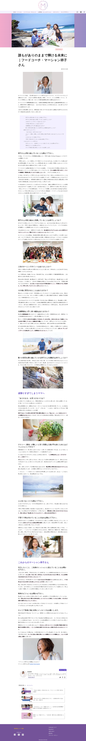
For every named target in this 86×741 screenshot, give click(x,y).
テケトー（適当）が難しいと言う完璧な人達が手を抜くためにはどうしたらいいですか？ (45, 134)
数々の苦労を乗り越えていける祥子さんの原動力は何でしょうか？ (41, 127)
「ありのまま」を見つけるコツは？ (34, 132)
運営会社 (50, 733)
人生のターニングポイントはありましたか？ (36, 121)
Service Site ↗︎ (31, 677)
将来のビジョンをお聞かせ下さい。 (34, 145)
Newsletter (51, 729)
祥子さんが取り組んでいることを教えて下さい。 (37, 117)
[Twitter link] (19, 735)
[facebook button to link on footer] (15, 735)
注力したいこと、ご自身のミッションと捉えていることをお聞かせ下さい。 (43, 143)
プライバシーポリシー (53, 735)
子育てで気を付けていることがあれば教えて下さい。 (38, 139)
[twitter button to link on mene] (77, 12)
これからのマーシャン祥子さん (31, 141)
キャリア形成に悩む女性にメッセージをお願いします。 (38, 147)
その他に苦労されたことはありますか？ (35, 123)
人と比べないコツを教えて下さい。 (34, 137)
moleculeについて (53, 727)
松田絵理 (29, 672)
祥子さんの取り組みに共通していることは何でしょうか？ (39, 119)
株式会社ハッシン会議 (19, 728)
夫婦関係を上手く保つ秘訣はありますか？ (35, 125)
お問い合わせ (51, 731)
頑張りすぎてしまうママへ (30, 129)
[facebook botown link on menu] (84, 12)
